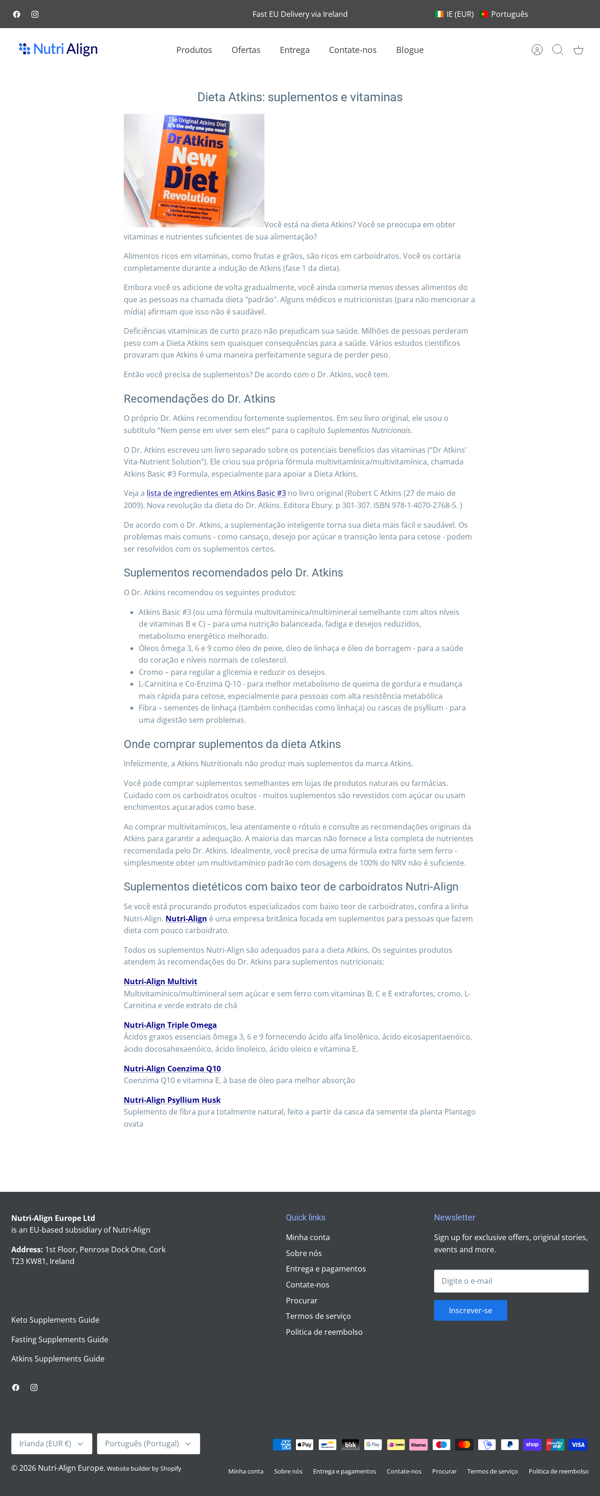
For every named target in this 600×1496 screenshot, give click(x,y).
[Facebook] (17, 14)
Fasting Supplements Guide (59, 1339)
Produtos (194, 49)
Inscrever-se (470, 1310)
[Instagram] (35, 14)
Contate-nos (353, 49)
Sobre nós (304, 1253)
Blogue (410, 49)
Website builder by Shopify (144, 1468)
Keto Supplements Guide (55, 1320)
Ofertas (246, 49)
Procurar (302, 1300)
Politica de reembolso (324, 1332)
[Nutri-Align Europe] (58, 50)
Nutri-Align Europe (71, 1468)
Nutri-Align (186, 918)
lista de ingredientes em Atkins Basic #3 (216, 493)
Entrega (295, 49)
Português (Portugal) (142, 1443)
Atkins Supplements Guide (58, 1359)
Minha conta (308, 1237)
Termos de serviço (318, 1316)
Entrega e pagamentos (326, 1269)
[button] (481, 14)
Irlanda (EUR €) (45, 1443)
